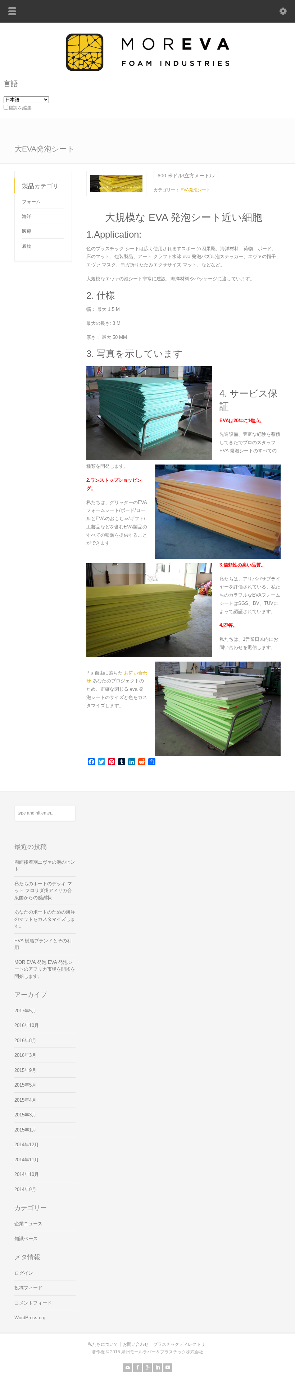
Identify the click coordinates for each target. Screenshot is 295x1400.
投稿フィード (28, 1288)
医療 (26, 231)
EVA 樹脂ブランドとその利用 (43, 944)
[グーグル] (147, 1367)
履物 (26, 246)
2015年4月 (25, 1100)
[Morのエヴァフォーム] (147, 69)
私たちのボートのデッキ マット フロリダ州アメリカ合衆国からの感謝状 (43, 890)
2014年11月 (26, 1159)
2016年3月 (25, 1055)
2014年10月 (26, 1174)
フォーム (31, 201)
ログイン (23, 1273)
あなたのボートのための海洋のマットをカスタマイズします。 (44, 919)
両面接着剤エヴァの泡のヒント (44, 865)
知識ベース (26, 1238)
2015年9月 (25, 1070)
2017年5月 (25, 1010)
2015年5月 (25, 1085)
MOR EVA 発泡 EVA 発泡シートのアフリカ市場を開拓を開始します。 (44, 969)
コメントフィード (33, 1303)
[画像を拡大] (116, 175)
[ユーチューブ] (167, 1367)
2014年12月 (26, 1144)
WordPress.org (29, 1317)
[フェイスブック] (137, 1367)
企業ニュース (28, 1223)
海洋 (26, 216)
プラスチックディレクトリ (179, 1344)
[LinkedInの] (157, 1367)
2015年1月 (25, 1130)
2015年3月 (25, 1114)
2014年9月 (25, 1189)
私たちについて (103, 1344)
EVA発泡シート (195, 189)
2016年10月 (26, 1025)
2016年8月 (25, 1040)
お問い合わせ (136, 1344)
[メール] (127, 1367)
